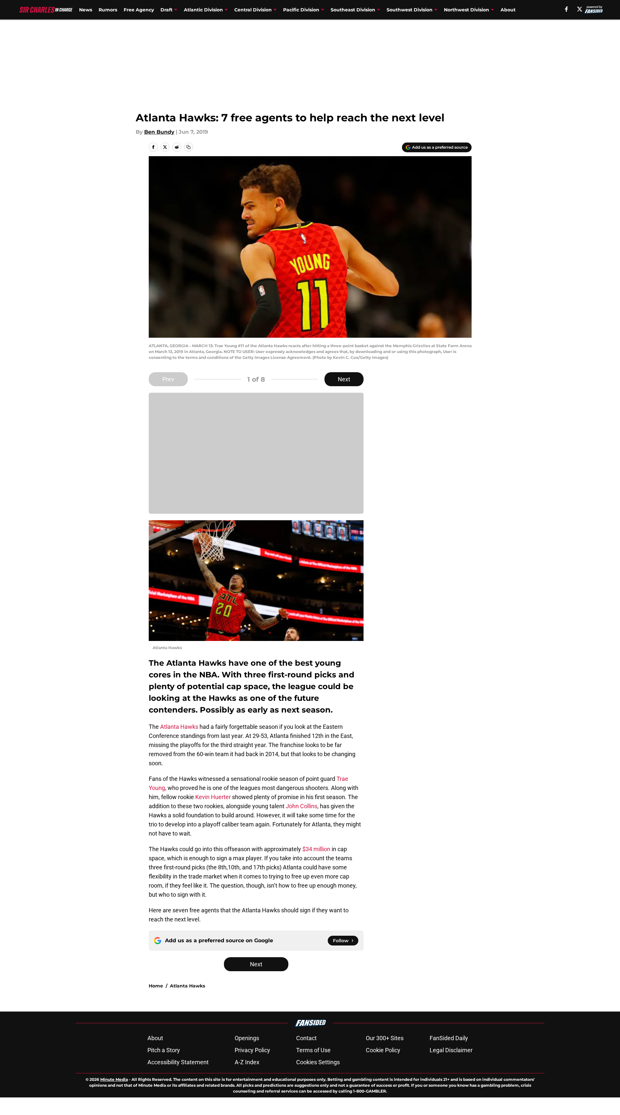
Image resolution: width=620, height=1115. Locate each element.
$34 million (316, 849)
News (85, 10)
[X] (579, 9)
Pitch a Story (163, 1050)
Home (156, 986)
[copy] (188, 147)
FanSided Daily (449, 1038)
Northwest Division (466, 10)
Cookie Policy (383, 1050)
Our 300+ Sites (385, 1038)
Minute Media (114, 1079)
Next (344, 379)
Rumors (108, 10)
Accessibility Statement (178, 1062)
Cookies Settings (318, 1062)
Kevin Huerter (213, 797)
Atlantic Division (203, 10)
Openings (247, 1038)
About (508, 10)
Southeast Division (353, 10)
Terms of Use (313, 1050)
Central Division (253, 10)
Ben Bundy (159, 132)
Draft (166, 10)
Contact (306, 1038)
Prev (168, 379)
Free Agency (139, 10)
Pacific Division (301, 10)
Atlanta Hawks (179, 726)
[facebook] (566, 9)
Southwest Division (410, 10)
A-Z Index (247, 1062)
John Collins (300, 806)
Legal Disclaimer (451, 1050)
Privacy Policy (252, 1050)
